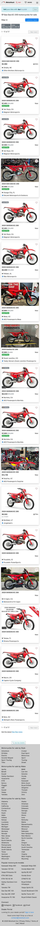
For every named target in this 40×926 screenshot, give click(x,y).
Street (23, 762)
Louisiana (4, 822)
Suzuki (3, 790)
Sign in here (29, 912)
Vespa (3, 792)
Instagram (7, 905)
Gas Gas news (17, 732)
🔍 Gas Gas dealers (18, 743)
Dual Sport (25, 753)
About (22, 923)
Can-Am (24, 772)
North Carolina (26, 838)
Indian (23, 778)
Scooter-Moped (7, 758)
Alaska (23, 801)
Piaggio (4, 785)
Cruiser (24, 751)
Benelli (3, 772)
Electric (4, 755)
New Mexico (26, 836)
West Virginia (26, 856)
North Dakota (6, 840)
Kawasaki (24, 781)
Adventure (5, 751)
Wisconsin (5, 859)
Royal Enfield (26, 785)
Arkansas (24, 804)
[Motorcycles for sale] (17, 2)
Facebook (18, 905)
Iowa (23, 817)
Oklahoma (5, 843)
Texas (3, 852)
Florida (4, 811)
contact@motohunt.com (20, 918)
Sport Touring (6, 760)
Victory (24, 792)
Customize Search (32, 20)
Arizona (4, 804)
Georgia (24, 811)
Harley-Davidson (7, 776)
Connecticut (5, 808)
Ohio (23, 840)
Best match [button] (34, 32)
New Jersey (5, 836)
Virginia (24, 854)
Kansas (4, 820)
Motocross (25, 755)
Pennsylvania (6, 845)
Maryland (4, 824)
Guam (3, 813)
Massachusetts (26, 824)
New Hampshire (27, 833)
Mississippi (5, 829)
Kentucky (24, 820)
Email (28, 905)
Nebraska (24, 831)
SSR (2, 788)
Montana (4, 831)
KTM (3, 781)
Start (35, 9)
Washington (5, 856)
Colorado (24, 806)
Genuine (24, 774)
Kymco (3, 783)
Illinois (23, 815)
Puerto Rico (25, 845)
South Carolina (26, 847)
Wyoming (24, 859)
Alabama (4, 801)
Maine (23, 822)
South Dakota (6, 849)
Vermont (4, 854)
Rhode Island (6, 847)
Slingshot (24, 788)
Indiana (4, 817)
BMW (23, 769)
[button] (4, 170)
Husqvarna (5, 778)
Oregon (24, 843)
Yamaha (4, 794)
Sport (23, 758)
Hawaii (23, 813)
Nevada (4, 833)
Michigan (4, 827)
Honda (23, 776)
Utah (23, 852)
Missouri (24, 829)
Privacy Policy (25, 921)
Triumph (24, 790)
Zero (23, 794)
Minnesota (25, 827)
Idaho (3, 815)
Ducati (3, 774)
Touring (24, 760)
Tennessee (25, 849)
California (5, 806)
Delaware (24, 808)
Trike (3, 762)
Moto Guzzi (25, 783)
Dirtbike (4, 753)
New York (5, 838)
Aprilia (3, 769)
